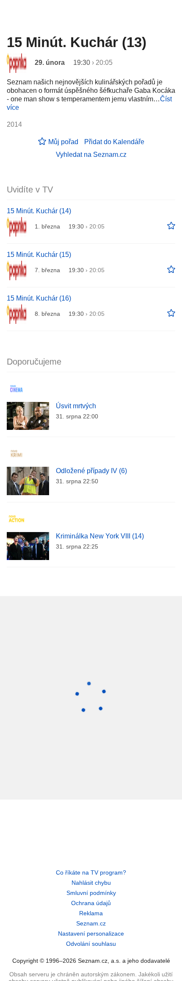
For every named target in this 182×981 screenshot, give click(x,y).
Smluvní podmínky (91, 892)
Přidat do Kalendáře (114, 141)
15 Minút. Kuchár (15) (39, 254)
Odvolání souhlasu (91, 943)
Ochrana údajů (91, 903)
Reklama (91, 913)
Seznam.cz (91, 923)
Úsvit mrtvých (76, 406)
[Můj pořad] (171, 226)
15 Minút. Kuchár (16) (39, 298)
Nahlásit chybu (91, 882)
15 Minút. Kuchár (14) (39, 211)
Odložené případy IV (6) (91, 470)
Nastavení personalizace (91, 933)
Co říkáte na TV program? (91, 872)
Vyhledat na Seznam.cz (91, 154)
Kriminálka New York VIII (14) (100, 536)
